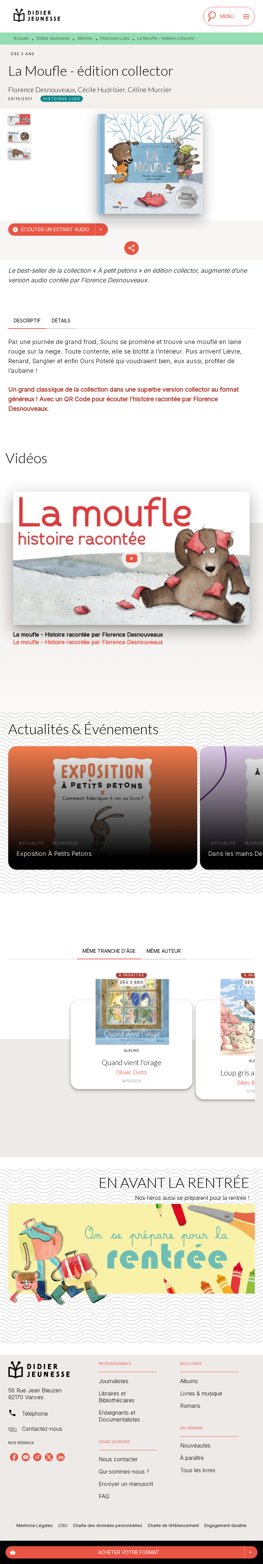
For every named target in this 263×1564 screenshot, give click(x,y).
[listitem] (14, 1457)
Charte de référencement (173, 1525)
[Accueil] (37, 16)
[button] (61, 99)
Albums (84, 38)
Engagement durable (225, 1525)
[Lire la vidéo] (131, 558)
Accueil (21, 38)
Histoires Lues (114, 38)
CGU (62, 1525)
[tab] (27, 320)
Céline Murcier (150, 89)
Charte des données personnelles (107, 1525)
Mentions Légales (34, 1525)
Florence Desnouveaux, (43, 89)
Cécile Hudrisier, (103, 89)
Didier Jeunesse (53, 38)
